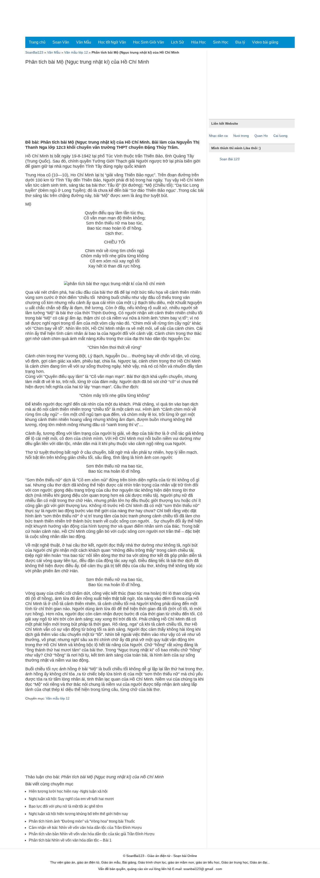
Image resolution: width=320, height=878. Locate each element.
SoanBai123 (34, 52)
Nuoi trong (241, 136)
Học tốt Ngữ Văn (112, 42)
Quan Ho (261, 136)
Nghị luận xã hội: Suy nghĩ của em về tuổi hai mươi (71, 799)
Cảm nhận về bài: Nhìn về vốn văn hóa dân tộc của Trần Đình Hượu (85, 828)
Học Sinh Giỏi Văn (148, 42)
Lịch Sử (177, 42)
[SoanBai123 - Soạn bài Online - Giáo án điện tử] (45, 18)
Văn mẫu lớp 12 (76, 52)
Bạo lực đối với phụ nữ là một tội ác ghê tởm (66, 806)
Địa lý (240, 42)
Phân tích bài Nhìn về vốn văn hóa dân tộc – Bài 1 (70, 840)
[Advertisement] (114, 103)
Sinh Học (220, 42)
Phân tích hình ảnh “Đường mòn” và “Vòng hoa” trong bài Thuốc (82, 821)
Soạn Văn (60, 42)
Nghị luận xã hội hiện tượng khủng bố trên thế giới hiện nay (78, 814)
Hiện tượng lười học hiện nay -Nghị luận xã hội (68, 791)
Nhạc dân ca (218, 136)
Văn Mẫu (83, 42)
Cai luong (280, 136)
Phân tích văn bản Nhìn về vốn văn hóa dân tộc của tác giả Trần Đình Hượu (91, 834)
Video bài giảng (265, 42)
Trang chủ (37, 42)
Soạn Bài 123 (229, 159)
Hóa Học (198, 42)
